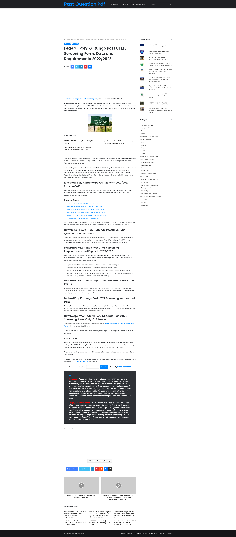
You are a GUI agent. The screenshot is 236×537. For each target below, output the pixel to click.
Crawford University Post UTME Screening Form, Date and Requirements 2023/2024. (160, 110)
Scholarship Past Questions (149, 193)
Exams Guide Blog (146, 139)
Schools (143, 202)
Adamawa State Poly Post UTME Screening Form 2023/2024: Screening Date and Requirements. (75, 514)
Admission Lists (114, 4)
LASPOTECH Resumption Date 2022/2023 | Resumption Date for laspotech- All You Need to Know (124, 514)
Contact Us (161, 533)
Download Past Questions (142, 533)
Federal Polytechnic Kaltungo (100, 461)
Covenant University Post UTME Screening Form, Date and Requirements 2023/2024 (160, 96)
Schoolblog (73, 39)
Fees (132, 4)
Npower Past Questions (148, 162)
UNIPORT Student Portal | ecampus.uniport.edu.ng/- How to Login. (99, 522)
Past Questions (140, 4)
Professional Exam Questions (149, 179)
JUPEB (143, 153)
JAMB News (144, 151)
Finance (143, 145)
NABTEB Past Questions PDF (149, 156)
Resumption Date (146, 188)
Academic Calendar (147, 125)
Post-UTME (125, 4)
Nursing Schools (146, 165)
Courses (143, 133)
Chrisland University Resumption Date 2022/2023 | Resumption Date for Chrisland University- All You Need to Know (100, 514)
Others (143, 168)
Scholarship (144, 191)
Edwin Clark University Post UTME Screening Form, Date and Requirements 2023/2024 (125, 522)
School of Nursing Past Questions (151, 196)
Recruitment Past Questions (149, 185)
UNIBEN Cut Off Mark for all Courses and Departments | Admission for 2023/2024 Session (159, 79)
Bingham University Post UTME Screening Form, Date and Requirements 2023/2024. (160, 87)
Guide (143, 148)
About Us (154, 533)
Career (143, 131)
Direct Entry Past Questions (149, 136)
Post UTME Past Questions (149, 173)
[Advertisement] (118, 23)
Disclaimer (168, 533)
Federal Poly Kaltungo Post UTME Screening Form (80, 99)
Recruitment (145, 182)
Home (67, 39)
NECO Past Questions (147, 159)
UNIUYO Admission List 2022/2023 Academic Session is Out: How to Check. (75, 522)
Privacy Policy (130, 533)
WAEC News (145, 205)
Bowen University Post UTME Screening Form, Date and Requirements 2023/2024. (160, 71)
